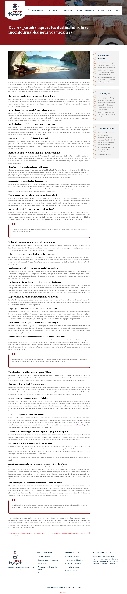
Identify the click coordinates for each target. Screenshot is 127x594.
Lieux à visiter (54, 10)
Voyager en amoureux (85, 10)
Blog (118, 10)
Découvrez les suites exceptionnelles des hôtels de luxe (70, 533)
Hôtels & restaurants (36, 10)
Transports (68, 10)
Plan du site (63, 593)
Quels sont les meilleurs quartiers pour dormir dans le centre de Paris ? (27, 535)
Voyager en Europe (105, 10)
